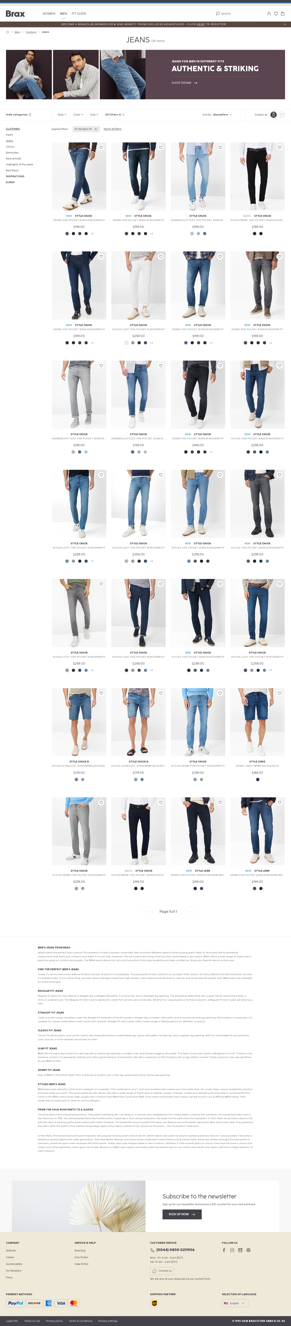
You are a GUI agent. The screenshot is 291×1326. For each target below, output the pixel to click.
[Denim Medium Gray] (79, 233)
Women (49, 13)
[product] (282, 115)
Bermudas (12, 152)
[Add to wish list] (101, 147)
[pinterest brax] (248, 1250)
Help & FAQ (81, 1264)
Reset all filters (113, 128)
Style (61, 114)
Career (10, 1257)
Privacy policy (54, 1320)
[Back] (147, 912)
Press (9, 1277)
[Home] (10, 32)
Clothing (13, 128)
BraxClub (80, 1250)
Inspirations (15, 176)
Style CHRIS (257, 761)
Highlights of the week (19, 164)
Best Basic (12, 170)
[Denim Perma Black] (254, 233)
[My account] (269, 13)
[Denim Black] (73, 233)
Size (92, 114)
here (201, 24)
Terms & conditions (80, 1320)
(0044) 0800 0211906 (175, 1250)
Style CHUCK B (79, 761)
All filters (113, 114)
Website (11, 1250)
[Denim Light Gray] (132, 342)
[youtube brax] (240, 1250)
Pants (9, 134)
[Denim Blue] (67, 233)
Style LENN (202, 870)
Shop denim (181, 83)
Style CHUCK (83, 216)
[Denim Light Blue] (192, 233)
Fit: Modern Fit (83, 129)
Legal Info (12, 1320)
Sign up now (179, 1214)
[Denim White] (126, 342)
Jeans (9, 140)
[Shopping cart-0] (282, 13)
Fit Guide (79, 13)
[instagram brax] (232, 1250)
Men (63, 13)
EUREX (10, 182)
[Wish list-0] (276, 13)
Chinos (10, 146)
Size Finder (81, 1257)
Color (76, 114)
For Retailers (13, 1270)
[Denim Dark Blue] (86, 233)
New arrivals (13, 158)
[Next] (189, 912)
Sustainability (14, 1264)
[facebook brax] (224, 1250)
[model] (273, 115)
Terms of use (32, 1320)
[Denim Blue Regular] (248, 452)
